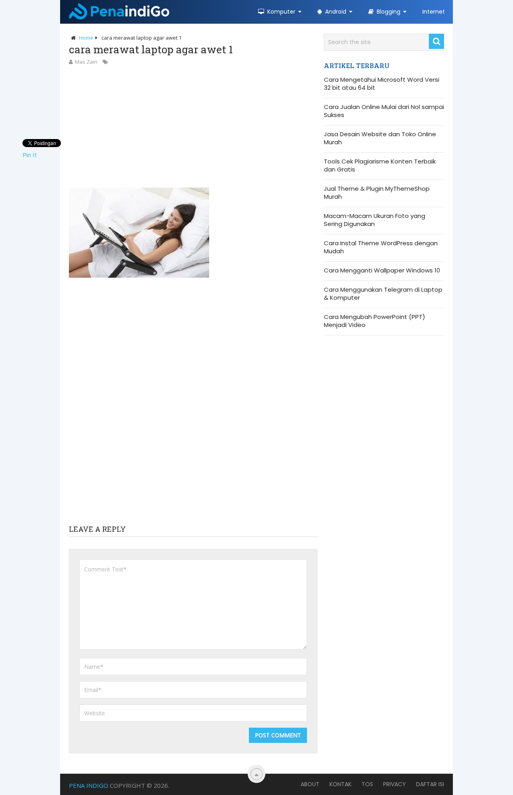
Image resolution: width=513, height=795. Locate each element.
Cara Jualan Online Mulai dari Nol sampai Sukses (384, 111)
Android (334, 12)
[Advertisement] (193, 126)
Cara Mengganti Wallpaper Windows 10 (382, 270)
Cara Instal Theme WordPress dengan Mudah (381, 247)
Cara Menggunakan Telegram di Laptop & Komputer (383, 294)
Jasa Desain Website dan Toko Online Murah (380, 138)
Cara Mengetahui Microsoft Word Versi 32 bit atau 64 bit (381, 84)
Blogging (387, 12)
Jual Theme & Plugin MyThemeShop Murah (377, 193)
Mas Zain (86, 61)
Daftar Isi (430, 784)
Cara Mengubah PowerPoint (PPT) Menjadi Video (374, 321)
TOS (367, 784)
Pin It (29, 155)
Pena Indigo (88, 785)
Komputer (280, 12)
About (310, 784)
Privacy (394, 784)
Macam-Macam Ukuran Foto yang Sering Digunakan (374, 220)
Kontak (340, 784)
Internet (433, 12)
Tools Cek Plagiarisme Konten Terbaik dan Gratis (380, 165)
